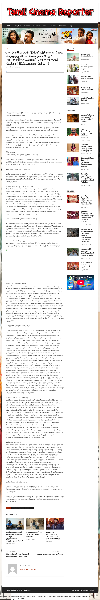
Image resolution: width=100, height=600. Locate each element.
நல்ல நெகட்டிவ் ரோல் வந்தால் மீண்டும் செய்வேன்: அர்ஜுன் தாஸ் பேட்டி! (87, 118)
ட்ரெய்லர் (53, 25)
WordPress (83, 590)
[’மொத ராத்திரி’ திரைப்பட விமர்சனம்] (73, 87)
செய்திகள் (18, 25)
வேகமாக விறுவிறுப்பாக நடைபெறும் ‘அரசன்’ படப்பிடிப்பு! (34, 534)
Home (9, 25)
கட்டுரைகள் (36, 25)
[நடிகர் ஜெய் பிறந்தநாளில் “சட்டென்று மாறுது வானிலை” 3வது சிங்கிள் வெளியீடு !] (73, 196)
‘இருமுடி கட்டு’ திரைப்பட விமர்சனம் (87, 55)
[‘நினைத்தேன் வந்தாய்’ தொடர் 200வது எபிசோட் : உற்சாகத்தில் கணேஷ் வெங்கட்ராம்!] (73, 174)
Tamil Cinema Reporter (24, 590)
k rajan (14, 508)
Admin (18, 67)
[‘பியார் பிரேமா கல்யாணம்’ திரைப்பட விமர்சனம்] (73, 65)
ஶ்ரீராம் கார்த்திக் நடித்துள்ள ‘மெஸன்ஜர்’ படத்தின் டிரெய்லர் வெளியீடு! (87, 252)
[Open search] (93, 25)
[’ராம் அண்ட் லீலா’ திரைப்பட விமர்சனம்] (73, 76)
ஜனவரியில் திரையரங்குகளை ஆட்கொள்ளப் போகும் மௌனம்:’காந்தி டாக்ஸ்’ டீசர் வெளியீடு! (87, 217)
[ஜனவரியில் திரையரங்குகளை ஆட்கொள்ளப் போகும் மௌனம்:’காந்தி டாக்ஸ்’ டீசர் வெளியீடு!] (73, 212)
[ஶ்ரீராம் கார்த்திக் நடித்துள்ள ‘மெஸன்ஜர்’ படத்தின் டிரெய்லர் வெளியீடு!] (73, 249)
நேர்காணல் (62, 25)
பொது (70, 25)
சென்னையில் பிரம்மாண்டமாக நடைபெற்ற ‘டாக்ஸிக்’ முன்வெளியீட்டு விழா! (53, 535)
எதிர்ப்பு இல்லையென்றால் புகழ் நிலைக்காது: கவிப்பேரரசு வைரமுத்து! (86, 133)
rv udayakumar (23, 508)
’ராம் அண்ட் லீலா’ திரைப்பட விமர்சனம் (87, 77)
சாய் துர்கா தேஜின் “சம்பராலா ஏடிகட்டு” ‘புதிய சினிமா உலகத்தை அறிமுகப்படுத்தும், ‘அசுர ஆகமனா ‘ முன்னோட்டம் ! (87, 235)
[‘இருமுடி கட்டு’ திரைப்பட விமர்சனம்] (73, 54)
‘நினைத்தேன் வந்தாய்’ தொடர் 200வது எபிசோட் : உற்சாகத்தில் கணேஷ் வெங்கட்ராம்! (87, 178)
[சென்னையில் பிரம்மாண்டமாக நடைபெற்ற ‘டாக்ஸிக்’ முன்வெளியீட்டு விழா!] (55, 524)
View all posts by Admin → (28, 569)
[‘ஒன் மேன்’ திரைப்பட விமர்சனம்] (73, 98)
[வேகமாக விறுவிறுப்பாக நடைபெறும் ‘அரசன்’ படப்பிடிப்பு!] (35, 524)
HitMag (92, 590)
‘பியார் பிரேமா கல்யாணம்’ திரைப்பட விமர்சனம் (87, 67)
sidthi (31, 508)
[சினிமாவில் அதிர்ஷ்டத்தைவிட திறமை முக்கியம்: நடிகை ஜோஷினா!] (73, 145)
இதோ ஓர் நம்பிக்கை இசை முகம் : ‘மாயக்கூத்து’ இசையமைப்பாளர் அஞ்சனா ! (87, 162)
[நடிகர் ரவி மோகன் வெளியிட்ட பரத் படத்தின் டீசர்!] (73, 263)
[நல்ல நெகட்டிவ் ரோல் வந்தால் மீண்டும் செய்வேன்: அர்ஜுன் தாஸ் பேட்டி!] (73, 115)
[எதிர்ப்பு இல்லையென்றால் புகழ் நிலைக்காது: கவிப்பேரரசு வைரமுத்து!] (73, 129)
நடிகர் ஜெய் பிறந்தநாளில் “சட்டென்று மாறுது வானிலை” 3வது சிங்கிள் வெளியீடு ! (87, 200)
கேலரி (44, 25)
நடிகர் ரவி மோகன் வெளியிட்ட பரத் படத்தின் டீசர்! (86, 265)
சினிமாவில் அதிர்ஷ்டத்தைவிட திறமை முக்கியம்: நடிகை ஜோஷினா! (86, 147)
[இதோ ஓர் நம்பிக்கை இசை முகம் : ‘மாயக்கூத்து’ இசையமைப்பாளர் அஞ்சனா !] (73, 158)
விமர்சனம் (27, 25)
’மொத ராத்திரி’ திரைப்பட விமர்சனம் (87, 88)
